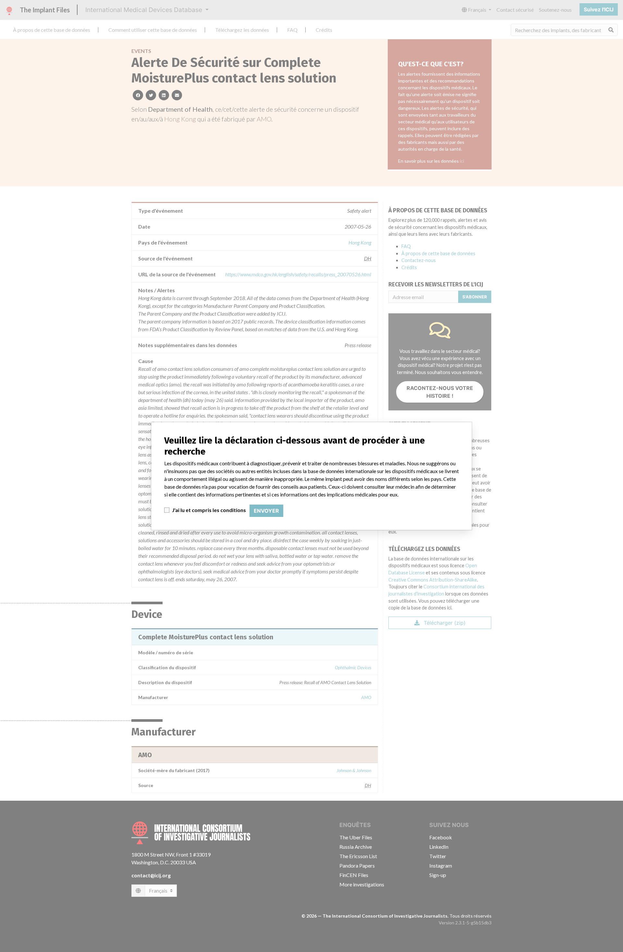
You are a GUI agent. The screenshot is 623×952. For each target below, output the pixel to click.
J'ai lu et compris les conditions (209, 510)
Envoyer (266, 510)
